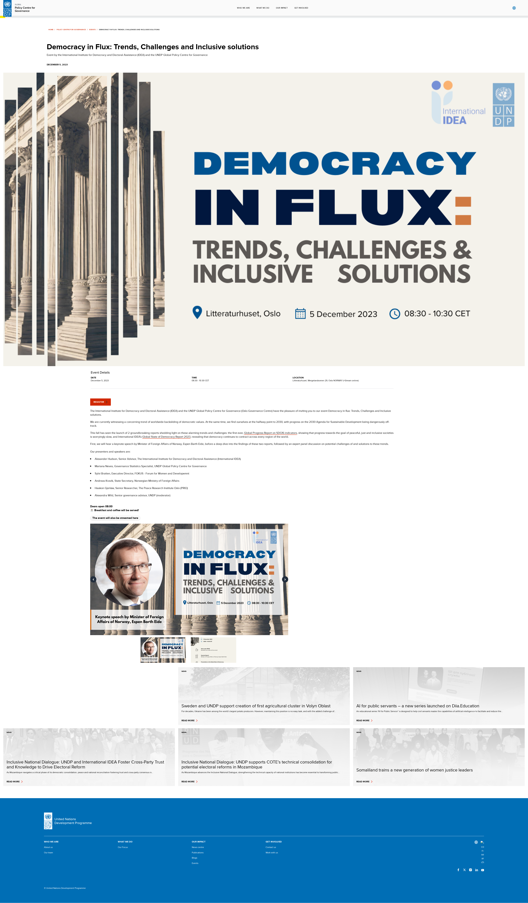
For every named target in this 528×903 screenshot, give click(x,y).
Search (519, 8)
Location (298, 377)
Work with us (272, 852)
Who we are (243, 7)
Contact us (271, 847)
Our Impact (282, 7)
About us (48, 847)
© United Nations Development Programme (65, 888)
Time (194, 377)
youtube (482, 869)
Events (92, 30)
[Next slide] (285, 579)
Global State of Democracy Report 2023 (166, 437)
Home (50, 30)
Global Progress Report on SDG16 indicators (270, 433)
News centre (198, 847)
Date (93, 377)
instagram (470, 869)
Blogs (194, 857)
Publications (198, 852)
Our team (48, 852)
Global (514, 8)
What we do (262, 7)
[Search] (482, 852)
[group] (189, 579)
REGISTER (99, 402)
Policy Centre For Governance (71, 30)
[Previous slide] (93, 579)
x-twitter (464, 869)
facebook (458, 869)
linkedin (476, 869)
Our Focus (123, 847)
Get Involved (301, 7)
